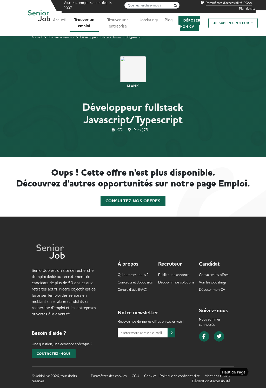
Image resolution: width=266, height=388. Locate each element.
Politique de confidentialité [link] (179, 376)
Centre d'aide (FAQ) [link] (132, 289)
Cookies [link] (150, 376)
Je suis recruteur (231, 23)
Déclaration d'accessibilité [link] (211, 381)
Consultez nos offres (133, 201)
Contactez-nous (54, 353)
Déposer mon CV (190, 23)
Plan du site (247, 8)
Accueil (59, 19)
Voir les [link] (213, 282)
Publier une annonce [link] (173, 275)
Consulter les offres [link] (214, 275)
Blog (168, 19)
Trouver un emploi (84, 23)
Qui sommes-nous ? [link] (133, 275)
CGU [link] (135, 376)
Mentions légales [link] (217, 376)
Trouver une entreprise (118, 23)
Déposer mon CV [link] (212, 289)
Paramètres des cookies (109, 376)
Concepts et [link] (135, 282)
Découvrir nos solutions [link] (176, 282)
